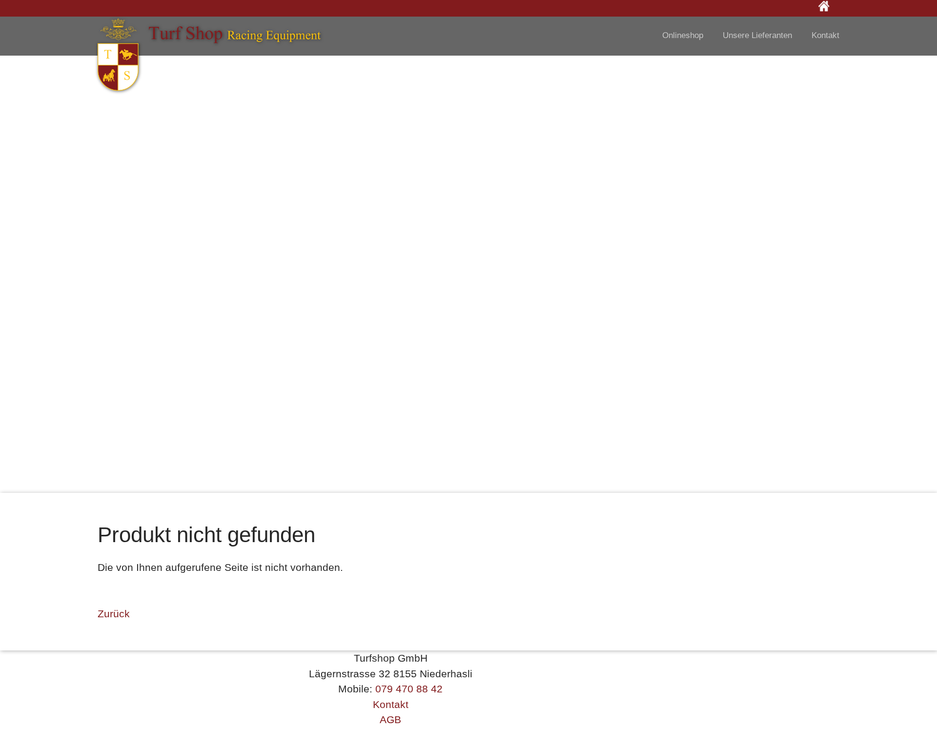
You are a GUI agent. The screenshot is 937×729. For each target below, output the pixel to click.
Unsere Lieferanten (757, 35)
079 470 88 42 (409, 688)
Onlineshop (682, 35)
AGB (390, 719)
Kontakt (825, 35)
